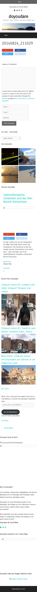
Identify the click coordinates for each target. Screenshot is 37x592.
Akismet (5, 99)
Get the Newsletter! (10, 412)
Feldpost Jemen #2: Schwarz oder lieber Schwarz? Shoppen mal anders (18, 288)
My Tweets (5, 389)
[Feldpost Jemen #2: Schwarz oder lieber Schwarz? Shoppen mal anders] (18, 325)
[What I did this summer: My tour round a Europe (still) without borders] (9, 157)
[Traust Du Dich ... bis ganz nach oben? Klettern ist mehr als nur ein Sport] (27, 175)
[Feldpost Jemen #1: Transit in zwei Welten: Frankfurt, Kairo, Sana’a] (18, 353)
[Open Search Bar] (34, 35)
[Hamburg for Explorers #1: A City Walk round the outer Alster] (9, 175)
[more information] (28, 53)
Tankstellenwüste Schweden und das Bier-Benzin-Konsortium (18, 198)
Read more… (7, 262)
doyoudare (18, 16)
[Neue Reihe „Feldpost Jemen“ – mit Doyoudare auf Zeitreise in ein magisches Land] (18, 384)
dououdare (5, 421)
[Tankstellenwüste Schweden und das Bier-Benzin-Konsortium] (18, 208)
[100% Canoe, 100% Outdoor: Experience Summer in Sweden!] (27, 157)
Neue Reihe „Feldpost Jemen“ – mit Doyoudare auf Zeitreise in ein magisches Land (18, 359)
